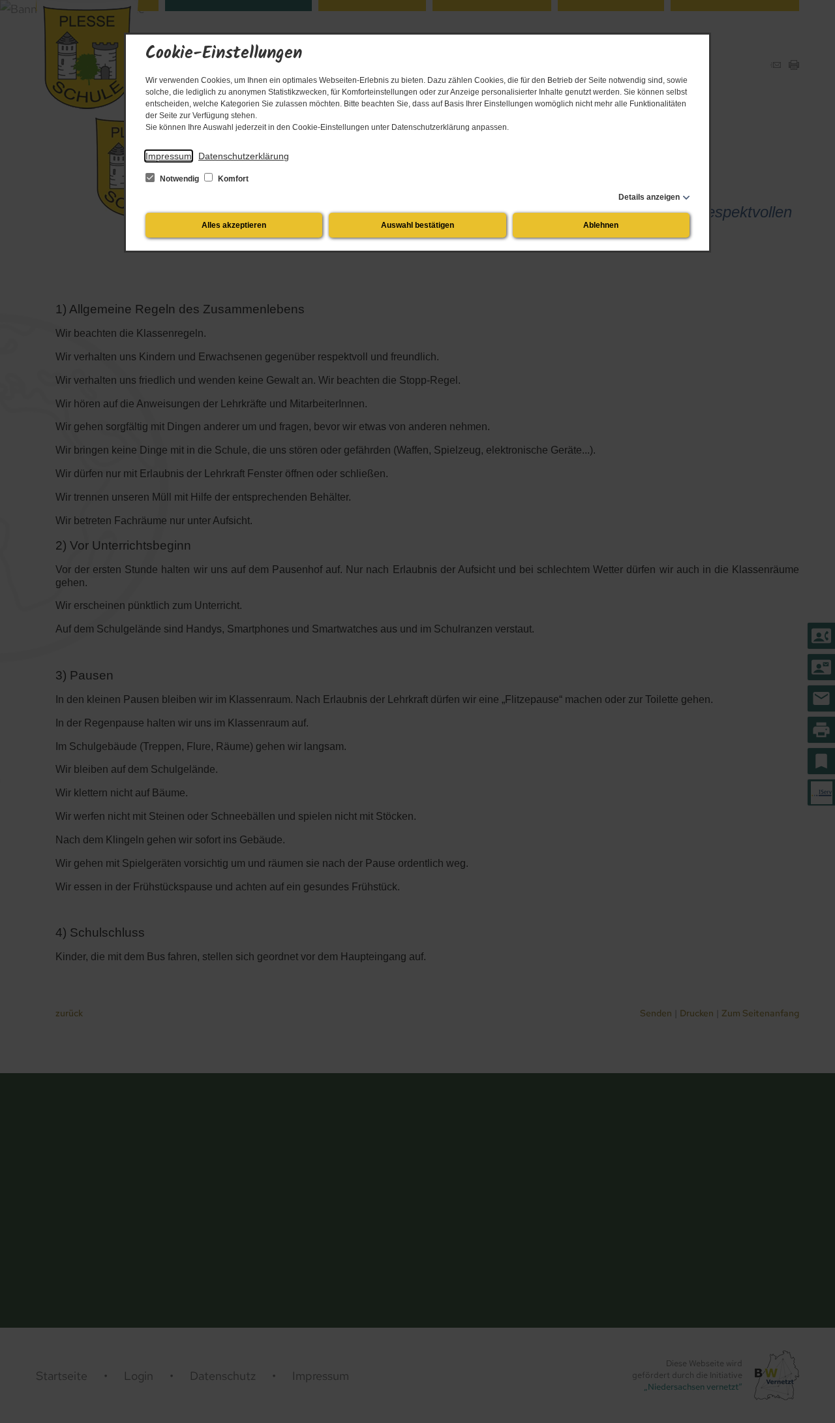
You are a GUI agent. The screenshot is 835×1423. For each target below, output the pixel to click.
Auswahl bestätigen (417, 225)
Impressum (168, 156)
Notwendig (179, 178)
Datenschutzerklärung (243, 156)
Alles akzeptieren (234, 225)
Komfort (232, 178)
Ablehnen (600, 225)
